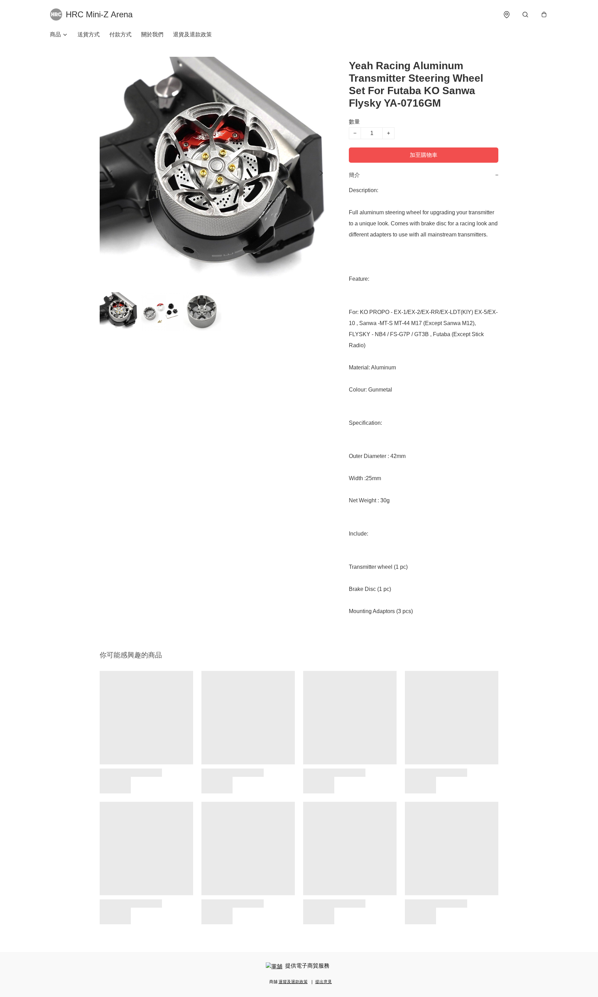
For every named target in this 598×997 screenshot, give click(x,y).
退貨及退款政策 (192, 34)
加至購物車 (423, 155)
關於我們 (152, 34)
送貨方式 (89, 34)
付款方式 (120, 34)
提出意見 (323, 981)
